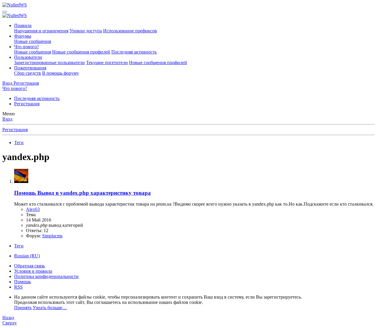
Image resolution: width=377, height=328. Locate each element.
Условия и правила (33, 271)
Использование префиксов (130, 30)
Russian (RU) (27, 255)
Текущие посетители (107, 62)
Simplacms (52, 235)
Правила (23, 25)
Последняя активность (134, 51)
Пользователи (28, 57)
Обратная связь (29, 265)
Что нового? (26, 46)
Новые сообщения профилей (81, 51)
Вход (7, 118)
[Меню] (4, 12)
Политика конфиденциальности (46, 276)
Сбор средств (27, 73)
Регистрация (26, 103)
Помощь (22, 281)
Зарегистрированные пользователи (49, 62)
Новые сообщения (32, 41)
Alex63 (33, 209)
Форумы (22, 36)
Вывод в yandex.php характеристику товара (82, 193)
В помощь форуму (60, 73)
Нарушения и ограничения (41, 30)
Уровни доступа (86, 30)
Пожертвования (30, 67)
